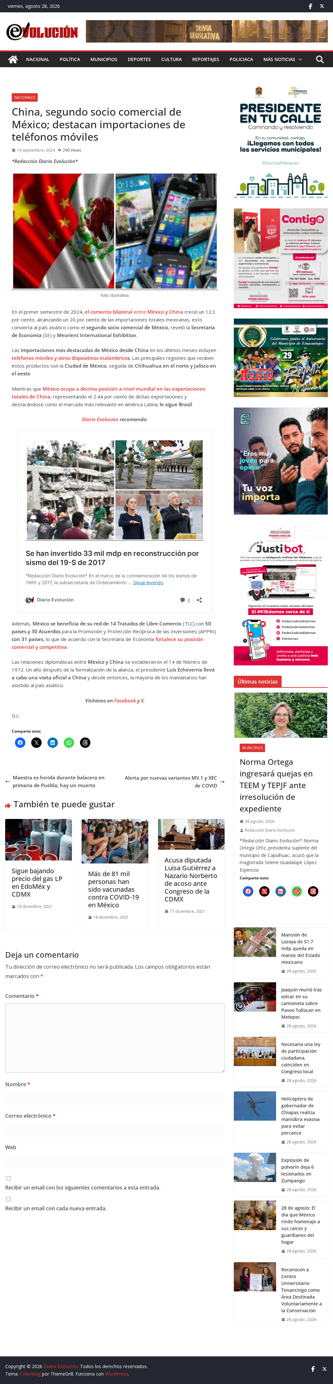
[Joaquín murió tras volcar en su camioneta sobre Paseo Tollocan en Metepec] (255, 1007)
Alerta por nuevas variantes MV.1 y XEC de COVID (171, 781)
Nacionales (24, 97)
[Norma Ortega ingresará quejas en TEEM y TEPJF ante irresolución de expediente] (281, 715)
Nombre (17, 1084)
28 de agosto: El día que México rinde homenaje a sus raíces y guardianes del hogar (300, 1225)
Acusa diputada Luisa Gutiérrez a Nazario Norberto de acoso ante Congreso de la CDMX (191, 879)
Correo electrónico (30, 1115)
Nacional (37, 59)
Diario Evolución (100, 419)
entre (134, 311)
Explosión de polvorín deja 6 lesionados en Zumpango (297, 1170)
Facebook (125, 700)
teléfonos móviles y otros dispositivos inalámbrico (69, 358)
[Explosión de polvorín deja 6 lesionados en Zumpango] (255, 1175)
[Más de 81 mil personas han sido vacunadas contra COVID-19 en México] (115, 823)
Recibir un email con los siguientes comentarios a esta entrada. (82, 1187)
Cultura (171, 59)
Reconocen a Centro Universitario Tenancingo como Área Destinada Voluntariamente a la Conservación (301, 1290)
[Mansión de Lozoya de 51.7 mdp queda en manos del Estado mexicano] (255, 952)
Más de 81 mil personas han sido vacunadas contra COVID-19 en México (113, 889)
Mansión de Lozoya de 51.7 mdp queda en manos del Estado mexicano (300, 948)
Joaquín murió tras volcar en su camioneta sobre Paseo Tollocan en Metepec (301, 1003)
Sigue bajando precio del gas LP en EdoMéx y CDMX (37, 882)
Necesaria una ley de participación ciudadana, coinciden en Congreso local (300, 1058)
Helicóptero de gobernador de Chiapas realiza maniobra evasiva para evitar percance (300, 1116)
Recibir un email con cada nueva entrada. (56, 1208)
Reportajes (205, 59)
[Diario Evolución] (13, 59)
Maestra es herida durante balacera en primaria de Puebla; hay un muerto (59, 781)
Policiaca (241, 59)
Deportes (139, 59)
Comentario (22, 996)
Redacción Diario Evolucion (270, 830)
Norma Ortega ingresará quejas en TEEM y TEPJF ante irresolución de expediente (276, 785)
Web (10, 1147)
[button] (298, 59)
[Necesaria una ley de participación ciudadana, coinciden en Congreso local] (255, 1062)
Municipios (103, 59)
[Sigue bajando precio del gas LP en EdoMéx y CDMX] (38, 823)
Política (70, 59)
